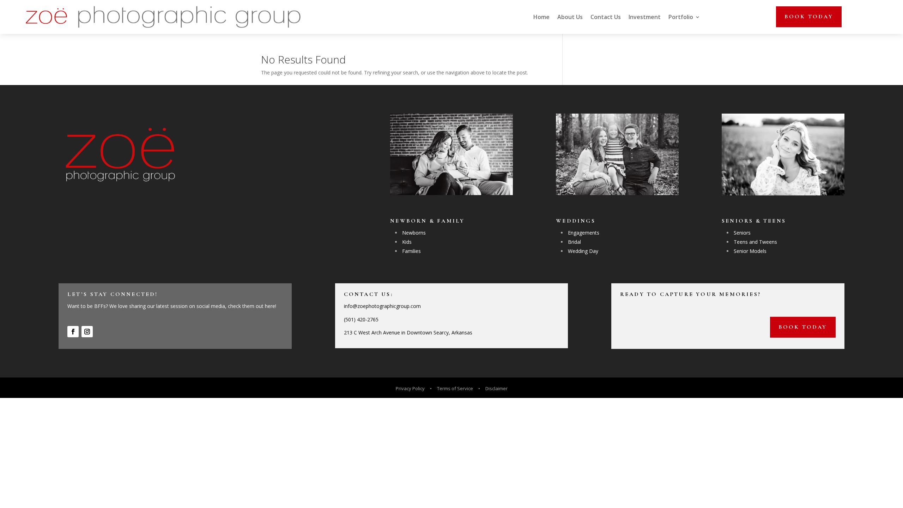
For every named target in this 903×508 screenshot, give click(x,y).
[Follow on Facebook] (73, 331)
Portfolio (680, 17)
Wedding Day (583, 251)
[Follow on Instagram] (87, 331)
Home (541, 17)
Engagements (583, 232)
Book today (808, 16)
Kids (407, 241)
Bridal (574, 241)
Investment (645, 17)
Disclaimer (496, 388)
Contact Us (605, 17)
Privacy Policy (411, 388)
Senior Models (750, 251)
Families (411, 251)
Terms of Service (455, 388)
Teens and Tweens (755, 241)
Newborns (414, 232)
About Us (570, 17)
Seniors (742, 232)
